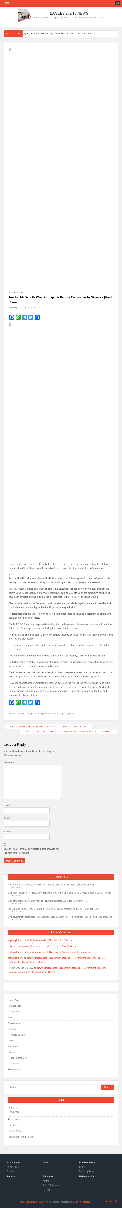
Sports (12, 1029)
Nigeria (43, 714)
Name (7, 805)
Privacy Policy (14, 1131)
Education (13, 1047)
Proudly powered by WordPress (34, 1202)
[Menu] (7, 3)
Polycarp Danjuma (17, 946)
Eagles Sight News (69, 13)
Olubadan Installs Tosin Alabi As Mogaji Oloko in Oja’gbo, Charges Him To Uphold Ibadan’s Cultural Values (59, 893)
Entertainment (15, 1023)
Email (7, 818)
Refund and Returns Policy (21, 1137)
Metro (12, 1052)
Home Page (13, 1000)
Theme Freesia (83, 1202)
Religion (16, 1064)
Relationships (14, 1070)
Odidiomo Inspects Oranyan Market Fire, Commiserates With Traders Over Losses (53, 33)
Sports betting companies (62, 714)
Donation (15, 1012)
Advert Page (15, 1006)
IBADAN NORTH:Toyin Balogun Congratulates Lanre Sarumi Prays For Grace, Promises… (66, 732)
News (22, 292)
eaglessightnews (16, 308)
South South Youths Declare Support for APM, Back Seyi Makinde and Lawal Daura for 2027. (53, 909)
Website (8, 831)
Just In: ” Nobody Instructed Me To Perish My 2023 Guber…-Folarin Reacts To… (50, 727)
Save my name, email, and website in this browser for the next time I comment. (31, 851)
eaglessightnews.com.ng (20, 714)
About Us (12, 1108)
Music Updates (18, 1035)
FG (35, 714)
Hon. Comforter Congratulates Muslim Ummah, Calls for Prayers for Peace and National (51, 885)
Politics (11, 1041)
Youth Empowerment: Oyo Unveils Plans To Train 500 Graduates (58, 952)
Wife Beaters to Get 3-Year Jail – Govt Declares (50, 940)
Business (13, 292)
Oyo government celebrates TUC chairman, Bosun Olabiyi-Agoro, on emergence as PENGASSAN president (60, 917)
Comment (9, 762)
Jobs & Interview (19, 1058)
